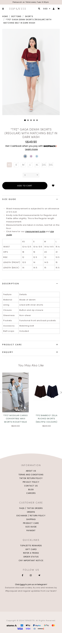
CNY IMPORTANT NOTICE (31, 560)
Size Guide (31, 526)
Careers (31, 493)
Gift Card (31, 549)
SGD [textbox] (45, 8)
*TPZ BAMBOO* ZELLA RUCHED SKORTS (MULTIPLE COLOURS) (46, 418)
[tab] (31, 199)
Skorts (29, 16)
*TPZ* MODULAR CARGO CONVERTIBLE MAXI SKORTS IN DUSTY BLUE (15, 418)
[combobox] (46, 9)
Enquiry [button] (7, 352)
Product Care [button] (12, 344)
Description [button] (10, 283)
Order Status (31, 556)
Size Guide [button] (9, 199)
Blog (31, 489)
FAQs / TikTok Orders (31, 508)
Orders (31, 512)
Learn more (31, 149)
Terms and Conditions (31, 474)
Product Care (31, 523)
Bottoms (16, 16)
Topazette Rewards (31, 545)
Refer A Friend (31, 553)
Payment (31, 530)
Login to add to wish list (53, 186)
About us (31, 471)
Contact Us (31, 485)
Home (5, 16)
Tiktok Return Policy (31, 478)
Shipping (31, 519)
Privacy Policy (31, 482)
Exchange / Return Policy (31, 515)
